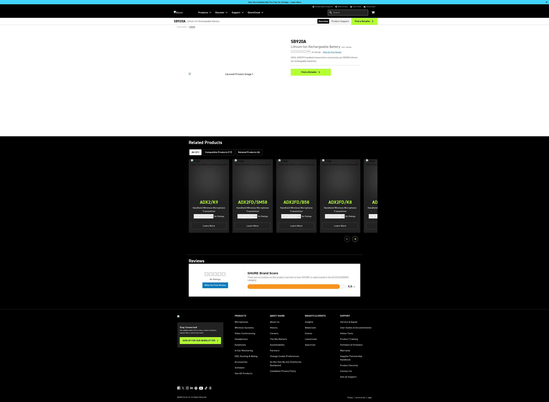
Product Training (349, 339)
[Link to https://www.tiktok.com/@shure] (206, 388)
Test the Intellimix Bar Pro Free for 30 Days (274, 2)
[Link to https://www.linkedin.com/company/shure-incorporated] (191, 388)
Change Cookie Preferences (284, 356)
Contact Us (346, 371)
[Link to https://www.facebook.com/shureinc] (178, 388)
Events (308, 333)
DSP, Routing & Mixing (246, 356)
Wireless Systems (244, 327)
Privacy (350, 398)
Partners (274, 350)
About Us (274, 322)
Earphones (240, 344)
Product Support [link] (340, 21)
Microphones (241, 322)
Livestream (311, 339)
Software (239, 367)
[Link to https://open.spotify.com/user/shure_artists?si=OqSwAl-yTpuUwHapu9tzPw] (196, 388)
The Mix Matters (278, 339)
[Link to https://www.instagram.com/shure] (187, 388)
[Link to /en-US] (183, 12)
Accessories (241, 362)
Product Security (349, 365)
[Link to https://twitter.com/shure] (183, 388)
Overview (323, 21)
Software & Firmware (351, 344)
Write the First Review (332, 52)
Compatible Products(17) (218, 152)
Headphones (241, 339)
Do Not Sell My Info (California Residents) (285, 364)
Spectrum (310, 344)
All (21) (195, 152)
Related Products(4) (249, 152)
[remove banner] (546, 2)
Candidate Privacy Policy (283, 371)
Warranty (345, 350)
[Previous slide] (347, 239)
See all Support (348, 376)
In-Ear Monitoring (244, 350)
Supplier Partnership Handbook (355, 358)
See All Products (243, 373)
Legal (370, 398)
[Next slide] (355, 239)
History (274, 327)
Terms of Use (360, 398)
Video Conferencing (245, 333)
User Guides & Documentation (355, 327)
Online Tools (346, 333)
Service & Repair (349, 322)
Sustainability (277, 344)
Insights (309, 322)
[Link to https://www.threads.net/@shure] (210, 388)
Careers (274, 333)
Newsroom (310, 327)
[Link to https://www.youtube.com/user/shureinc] (201, 388)
